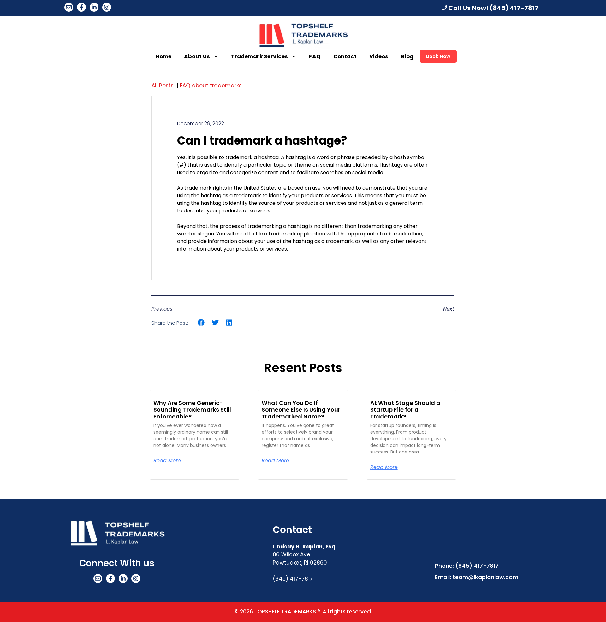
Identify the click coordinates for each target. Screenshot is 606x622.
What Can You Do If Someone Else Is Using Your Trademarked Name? (301, 409)
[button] (201, 322)
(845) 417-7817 (514, 7)
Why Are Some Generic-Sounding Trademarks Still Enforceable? (192, 409)
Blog (407, 56)
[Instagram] (106, 7)
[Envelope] (68, 7)
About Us (197, 56)
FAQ (315, 56)
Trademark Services (259, 56)
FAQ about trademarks (211, 85)
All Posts (163, 85)
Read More (167, 460)
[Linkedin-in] (94, 7)
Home (163, 56)
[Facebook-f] (81, 7)
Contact (345, 56)
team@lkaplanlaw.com (485, 577)
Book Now (438, 56)
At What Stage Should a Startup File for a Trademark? (405, 409)
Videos (378, 56)
